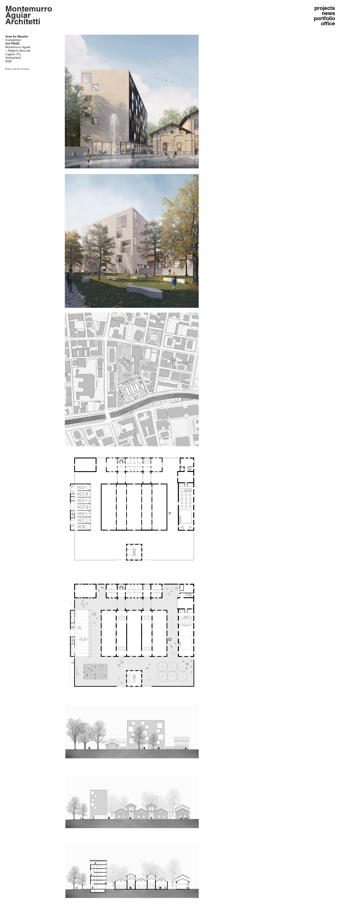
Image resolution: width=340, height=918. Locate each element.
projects (324, 8)
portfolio (324, 18)
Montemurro (28, 8)
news (328, 13)
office (328, 23)
